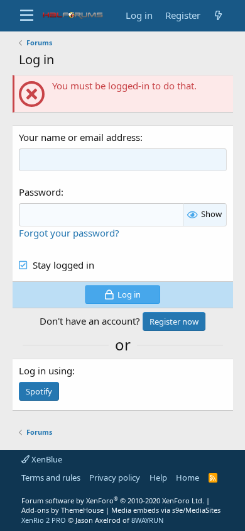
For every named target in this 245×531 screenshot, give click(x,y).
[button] (26, 15)
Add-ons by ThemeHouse (62, 510)
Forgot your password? (69, 232)
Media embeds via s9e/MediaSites (165, 510)
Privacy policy (114, 477)
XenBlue (46, 459)
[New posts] (219, 15)
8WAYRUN (147, 520)
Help (158, 477)
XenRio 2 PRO (43, 520)
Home (187, 477)
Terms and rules (50, 477)
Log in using (45, 370)
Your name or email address (79, 137)
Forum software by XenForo (112, 500)
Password (40, 192)
